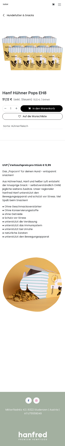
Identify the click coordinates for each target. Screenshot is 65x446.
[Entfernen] (5, 108)
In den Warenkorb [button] (43, 108)
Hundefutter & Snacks (20, 15)
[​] (28, 400)
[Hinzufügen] (16, 108)
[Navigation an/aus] (59, 4)
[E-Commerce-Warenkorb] (53, 4)
